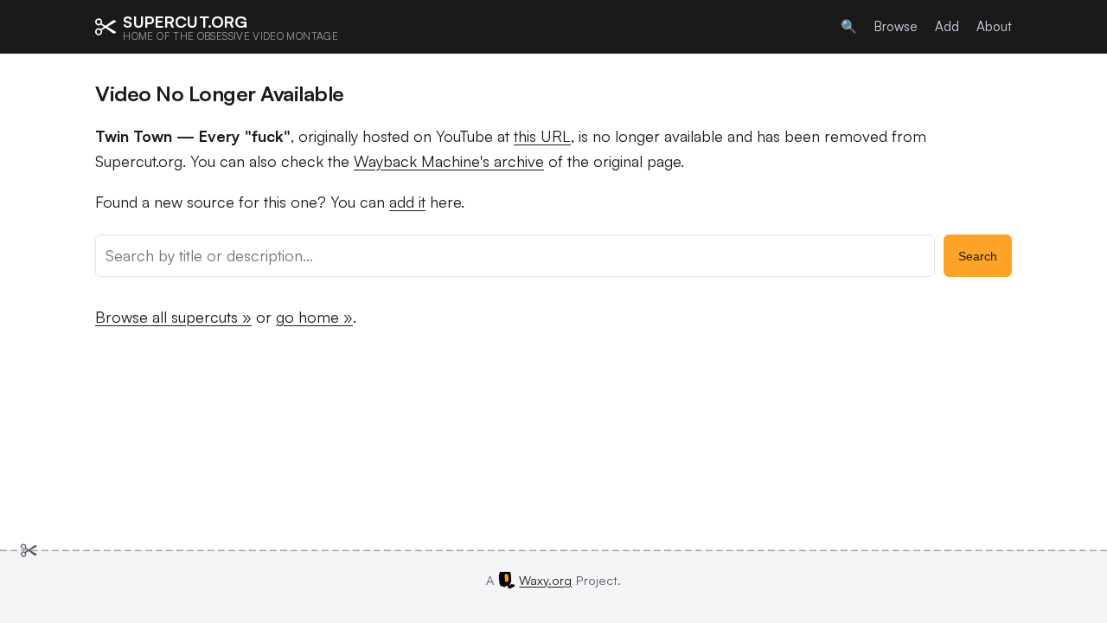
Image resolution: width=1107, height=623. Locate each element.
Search (977, 256)
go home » (314, 316)
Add (947, 26)
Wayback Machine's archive (449, 160)
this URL (542, 135)
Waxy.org (545, 580)
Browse (896, 26)
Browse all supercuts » (173, 316)
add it (407, 201)
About (994, 26)
